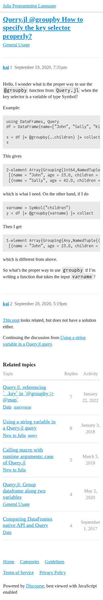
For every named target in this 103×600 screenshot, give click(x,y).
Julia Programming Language (29, 5)
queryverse (22, 407)
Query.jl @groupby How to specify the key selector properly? (43, 27)
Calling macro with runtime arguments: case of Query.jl (28, 456)
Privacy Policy (52, 572)
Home (8, 561)
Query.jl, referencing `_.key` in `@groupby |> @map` (28, 393)
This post (11, 320)
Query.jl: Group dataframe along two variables (24, 491)
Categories (29, 561)
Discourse (35, 585)
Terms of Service (18, 572)
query (32, 435)
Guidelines (54, 561)
